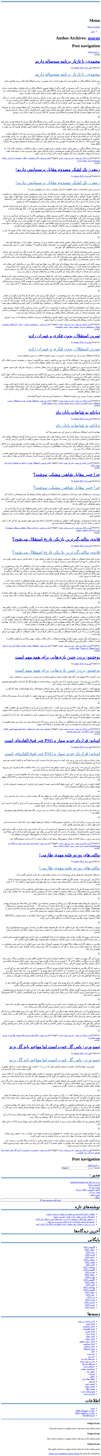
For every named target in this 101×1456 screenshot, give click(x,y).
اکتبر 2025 (90, 1265)
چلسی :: (79, 1153)
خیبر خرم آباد (94, 530)
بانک (93, 1351)
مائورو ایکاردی (88, 731)
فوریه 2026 (90, 1255)
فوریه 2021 (90, 1272)
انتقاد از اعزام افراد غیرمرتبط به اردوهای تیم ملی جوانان (70, 1214)
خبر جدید (91, 1354)
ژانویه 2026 (90, 1257)
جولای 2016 (90, 1292)
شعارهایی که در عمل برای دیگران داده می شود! (74, 1217)
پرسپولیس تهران (31, 324)
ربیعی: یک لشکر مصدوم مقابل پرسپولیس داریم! (58, 169)
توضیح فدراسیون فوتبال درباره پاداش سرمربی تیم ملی (71, 1222)
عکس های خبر (88, 1379)
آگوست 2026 (89, 1247)
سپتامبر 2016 (89, 1287)
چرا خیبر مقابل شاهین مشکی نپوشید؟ (66, 474)
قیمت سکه (90, 1386)
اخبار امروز (90, 1331)
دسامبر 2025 (89, 1260)
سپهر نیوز (90, 1371)
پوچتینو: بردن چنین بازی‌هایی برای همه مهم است (57, 657)
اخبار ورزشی (45, 158)
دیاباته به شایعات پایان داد (78, 412)
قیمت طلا (90, 1389)
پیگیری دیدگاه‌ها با (85, 1413)
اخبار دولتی (90, 1339)
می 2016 (91, 1297)
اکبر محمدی (33, 158)
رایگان (97, 1197)
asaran (94, 38)
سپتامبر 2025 (89, 1267)
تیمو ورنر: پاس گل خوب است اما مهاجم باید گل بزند (54, 1046)
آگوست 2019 (89, 1280)
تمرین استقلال (19, 401)
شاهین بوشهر (82, 530)
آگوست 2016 (89, 1290)
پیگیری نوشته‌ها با (85, 1410)
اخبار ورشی (46, 463)
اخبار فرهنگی (89, 1349)
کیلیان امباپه (64, 846)
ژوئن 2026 (90, 1252)
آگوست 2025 (89, 1270)
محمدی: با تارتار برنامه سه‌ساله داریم (67, 61)
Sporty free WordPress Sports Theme (64, 1454)
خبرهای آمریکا (88, 1364)
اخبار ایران (90, 1334)
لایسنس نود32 (94, 1185)
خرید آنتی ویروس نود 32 (50, 1200)
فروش (92, 1381)
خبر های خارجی (88, 1359)
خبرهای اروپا (89, 1366)
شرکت (92, 1374)
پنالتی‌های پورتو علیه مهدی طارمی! (69, 855)
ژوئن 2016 (90, 1295)
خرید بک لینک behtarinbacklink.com (85, 1182)
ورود (93, 1408)
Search (97, 1168)
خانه (93, 31)
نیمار (55, 846)
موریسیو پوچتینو (73, 731)
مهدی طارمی (94, 1038)
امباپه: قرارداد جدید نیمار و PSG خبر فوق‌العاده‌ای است (52, 740)
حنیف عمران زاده (61, 403)
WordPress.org (88, 1415)
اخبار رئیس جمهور (87, 1341)
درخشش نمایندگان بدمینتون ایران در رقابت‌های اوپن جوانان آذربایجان (65, 1219)
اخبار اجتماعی (89, 1326)
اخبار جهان (90, 1336)
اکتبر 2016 (90, 1285)
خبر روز (91, 1356)
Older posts (94, 52)
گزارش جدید (89, 1394)
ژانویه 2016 (90, 1307)
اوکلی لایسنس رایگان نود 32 (88, 1190)
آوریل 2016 (90, 1300)
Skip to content (93, 27)
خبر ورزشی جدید (66, 158)
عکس (92, 1376)
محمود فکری (47, 403)
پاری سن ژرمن (76, 846)
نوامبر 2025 (90, 1262)
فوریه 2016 (90, 1305)
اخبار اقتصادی (89, 1329)
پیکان (24, 158)
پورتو (5, 1035)
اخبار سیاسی (89, 1346)
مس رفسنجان (61, 327)
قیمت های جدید (88, 1391)
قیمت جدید (90, 1384)
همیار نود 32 (95, 1192)
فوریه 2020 (90, 1277)
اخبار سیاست (89, 1344)
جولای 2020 (90, 1275)
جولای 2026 (90, 1250)
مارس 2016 (89, 1302)
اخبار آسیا (90, 1324)
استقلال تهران (32, 401)
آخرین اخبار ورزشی (83, 7)
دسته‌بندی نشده (88, 1369)
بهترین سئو (95, 1195)
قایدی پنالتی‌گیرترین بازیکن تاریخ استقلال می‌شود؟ (56, 539)
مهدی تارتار (82, 160)
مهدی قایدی (74, 648)
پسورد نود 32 (94, 1187)
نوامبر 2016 (90, 1282)
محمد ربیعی (73, 327)
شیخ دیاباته (95, 465)
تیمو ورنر (35, 1150)
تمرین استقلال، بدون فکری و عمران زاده (64, 335)
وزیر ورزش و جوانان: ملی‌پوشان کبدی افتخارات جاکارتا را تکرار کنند (65, 1224)
